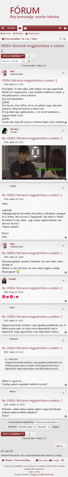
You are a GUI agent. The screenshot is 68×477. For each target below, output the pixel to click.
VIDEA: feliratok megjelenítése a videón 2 (29, 80)
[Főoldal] (34, 12)
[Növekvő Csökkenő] (44, 427)
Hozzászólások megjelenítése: (21, 422)
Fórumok (21, 29)
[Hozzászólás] (3, 84)
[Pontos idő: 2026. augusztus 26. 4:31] (60, 39)
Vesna (12, 391)
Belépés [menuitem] (61, 29)
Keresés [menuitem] (64, 39)
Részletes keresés (28, 61)
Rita (12, 71)
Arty (38, 472)
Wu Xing (14, 129)
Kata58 (12, 279)
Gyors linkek (3, 29)
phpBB (17, 466)
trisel (12, 307)
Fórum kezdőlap (22, 460)
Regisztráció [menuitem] (66, 29)
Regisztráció (33, 33)
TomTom (14, 339)
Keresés (7, 33)
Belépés (19, 33)
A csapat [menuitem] (55, 460)
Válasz (11, 56)
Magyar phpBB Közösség (42, 474)
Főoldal (11, 28)
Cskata (13, 186)
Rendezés (12, 427)
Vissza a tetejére (65, 123)
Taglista (26, 29)
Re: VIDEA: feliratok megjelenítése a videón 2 (32, 138)
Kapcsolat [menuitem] (43, 460)
